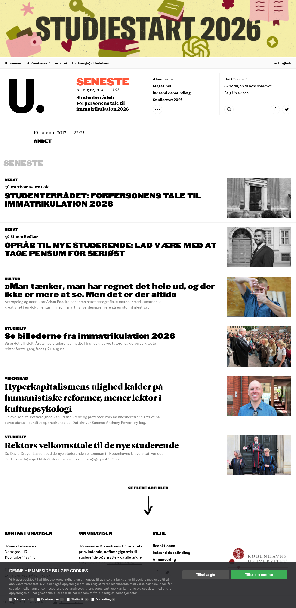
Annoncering (164, 559)
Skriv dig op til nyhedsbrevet (248, 86)
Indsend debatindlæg (172, 93)
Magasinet (162, 86)
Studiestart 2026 (168, 99)
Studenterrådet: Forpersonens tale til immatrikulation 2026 (102, 103)
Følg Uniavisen (236, 93)
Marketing (105, 599)
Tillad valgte (205, 574)
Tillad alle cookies (259, 574)
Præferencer (51, 599)
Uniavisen (13, 63)
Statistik (79, 599)
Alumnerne (163, 79)
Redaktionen (164, 545)
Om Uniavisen (235, 79)
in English (282, 63)
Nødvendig (23, 599)
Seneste (103, 82)
